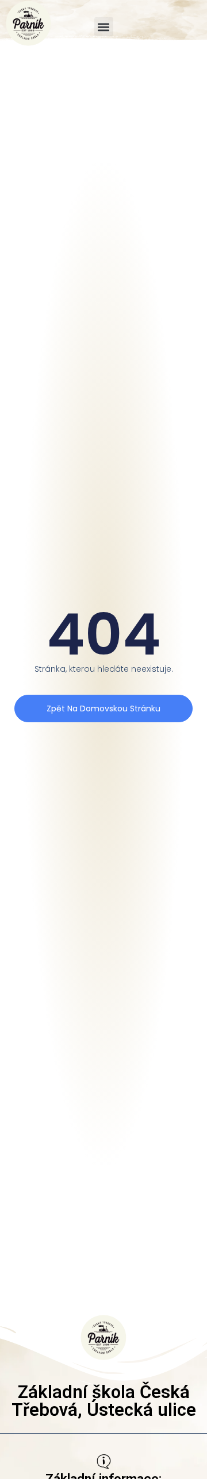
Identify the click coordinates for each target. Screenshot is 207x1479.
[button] (103, 26)
